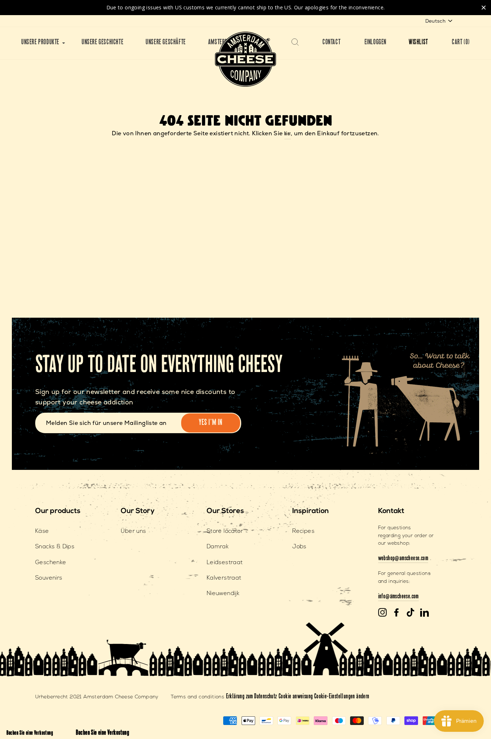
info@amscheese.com (398, 596)
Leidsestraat (225, 563)
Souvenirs (49, 578)
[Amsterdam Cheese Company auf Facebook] (396, 612)
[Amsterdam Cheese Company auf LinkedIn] (424, 612)
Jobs (299, 547)
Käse (42, 531)
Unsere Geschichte (102, 42)
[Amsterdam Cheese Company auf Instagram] (382, 612)
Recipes (303, 531)
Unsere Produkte (40, 42)
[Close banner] (483, 7)
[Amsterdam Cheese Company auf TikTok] (410, 612)
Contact (331, 42)
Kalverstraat (224, 578)
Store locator (225, 531)
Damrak (218, 547)
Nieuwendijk (223, 594)
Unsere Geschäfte (166, 42)
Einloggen (375, 42)
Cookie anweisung (296, 697)
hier (287, 134)
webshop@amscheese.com (403, 558)
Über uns (133, 531)
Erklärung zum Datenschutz (251, 697)
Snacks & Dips (54, 547)
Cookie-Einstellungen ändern (342, 697)
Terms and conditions (197, 697)
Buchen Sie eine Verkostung (29, 733)
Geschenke (50, 563)
